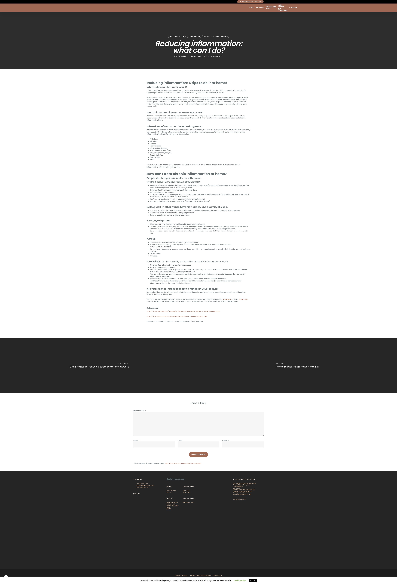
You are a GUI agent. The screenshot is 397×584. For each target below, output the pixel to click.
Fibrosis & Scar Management (242, 485)
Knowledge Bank (271, 7)
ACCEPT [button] (252, 581)
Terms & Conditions (181, 575)
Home (251, 7)
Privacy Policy (218, 575)
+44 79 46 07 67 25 (142, 487)
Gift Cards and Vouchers (282, 7)
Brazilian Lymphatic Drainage (242, 491)
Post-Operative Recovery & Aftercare (244, 483)
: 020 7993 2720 (251, 1)
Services (260, 7)
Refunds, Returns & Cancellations (200, 575)
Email (180, 440)
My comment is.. (139, 411)
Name (136, 440)
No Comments (216, 56)
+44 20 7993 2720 (142, 483)
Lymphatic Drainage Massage (215, 36)
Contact (293, 7)
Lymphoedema (238, 486)
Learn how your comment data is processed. (183, 463)
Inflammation (194, 36)
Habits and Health (176, 36)
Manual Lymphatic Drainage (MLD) (244, 490)
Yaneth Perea (181, 56)
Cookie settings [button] (240, 580)
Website (225, 440)
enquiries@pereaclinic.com (145, 485)
